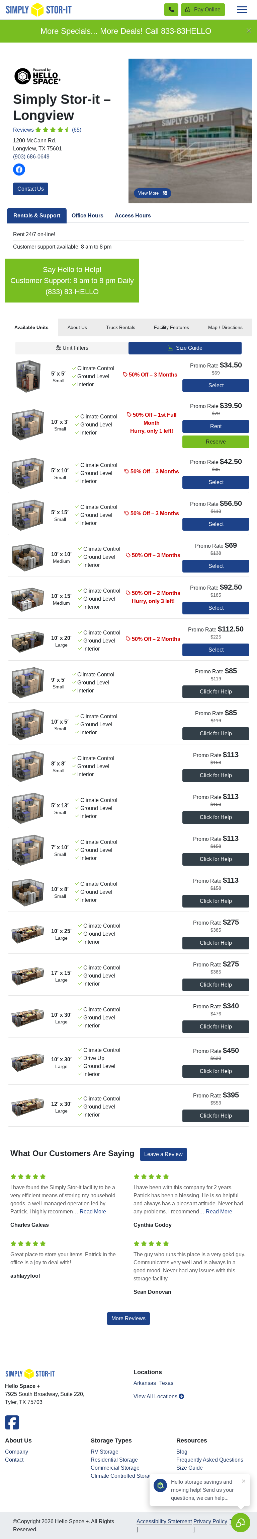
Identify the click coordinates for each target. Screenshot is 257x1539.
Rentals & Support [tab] (36, 215)
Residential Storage (114, 1460)
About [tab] (77, 327)
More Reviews (128, 1318)
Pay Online (207, 9)
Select (216, 385)
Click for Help (216, 691)
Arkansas (145, 1383)
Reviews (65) (47, 130)
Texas (166, 1383)
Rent (216, 426)
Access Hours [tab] (133, 215)
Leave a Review (163, 1154)
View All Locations (156, 1396)
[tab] (31, 328)
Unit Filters (74, 348)
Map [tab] (225, 327)
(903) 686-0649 (31, 156)
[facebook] (12, 1426)
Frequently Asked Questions (209, 1460)
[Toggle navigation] (242, 9)
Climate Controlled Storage (123, 1476)
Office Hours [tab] (87, 215)
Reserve (216, 442)
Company (16, 1452)
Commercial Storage (115, 1468)
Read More (93, 1211)
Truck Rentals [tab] (120, 327)
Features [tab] (171, 327)
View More (149, 193)
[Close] (249, 31)
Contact (14, 1460)
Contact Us (30, 189)
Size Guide (188, 348)
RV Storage (104, 1452)
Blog (181, 1452)
